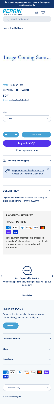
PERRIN (6, 85)
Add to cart (36, 134)
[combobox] (27, 19)
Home (5, 28)
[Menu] (49, 12)
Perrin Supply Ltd (14, 397)
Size (4, 112)
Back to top (27, 295)
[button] (43, 12)
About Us (11, 326)
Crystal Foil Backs (16, 28)
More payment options (27, 150)
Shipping (6, 100)
